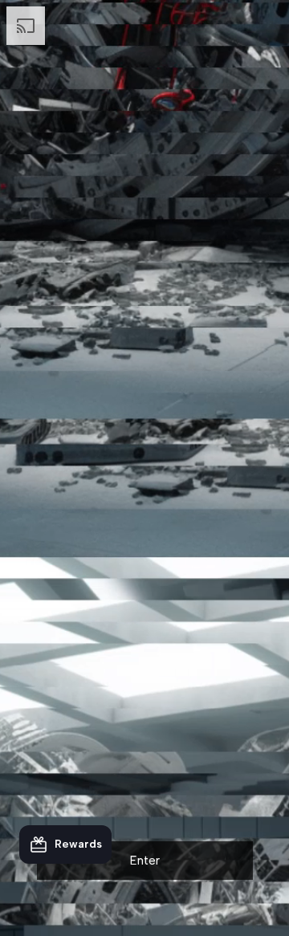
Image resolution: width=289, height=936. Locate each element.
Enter (145, 860)
